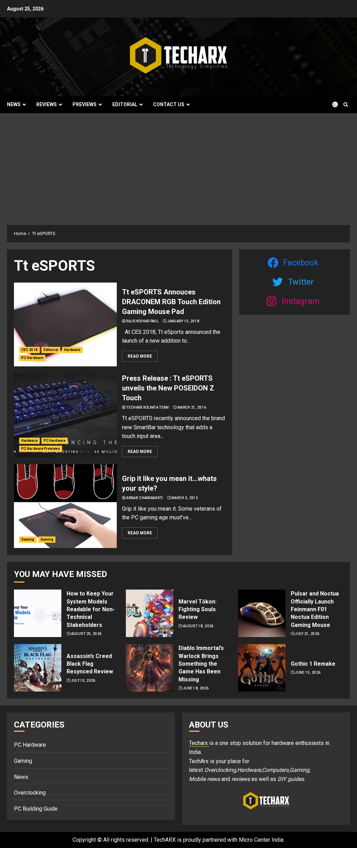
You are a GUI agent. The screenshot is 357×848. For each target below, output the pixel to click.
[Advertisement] (178, 165)
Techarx (199, 743)
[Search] (345, 104)
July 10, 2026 (83, 680)
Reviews (46, 104)
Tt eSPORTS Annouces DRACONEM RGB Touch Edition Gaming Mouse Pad (171, 302)
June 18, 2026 (195, 688)
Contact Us (168, 104)
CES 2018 (29, 350)
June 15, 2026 (307, 672)
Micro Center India (261, 839)
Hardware (72, 350)
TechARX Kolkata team (147, 407)
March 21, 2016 (191, 407)
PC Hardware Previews (40, 449)
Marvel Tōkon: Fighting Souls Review (197, 609)
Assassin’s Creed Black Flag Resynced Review (90, 664)
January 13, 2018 (183, 321)
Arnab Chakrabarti (144, 498)
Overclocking (30, 792)
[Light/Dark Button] (331, 104)
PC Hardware (32, 358)
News (14, 104)
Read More (140, 356)
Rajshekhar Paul (142, 321)
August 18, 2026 (198, 626)
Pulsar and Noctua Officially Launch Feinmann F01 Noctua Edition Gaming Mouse (315, 609)
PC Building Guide (36, 808)
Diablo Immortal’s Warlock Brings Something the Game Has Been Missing (201, 664)
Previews (85, 104)
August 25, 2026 (86, 634)
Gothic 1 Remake (313, 663)
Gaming (28, 539)
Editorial (124, 104)
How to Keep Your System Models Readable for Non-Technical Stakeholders (91, 609)
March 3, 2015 (185, 498)
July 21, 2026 (307, 634)
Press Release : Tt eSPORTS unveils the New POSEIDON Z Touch (168, 388)
